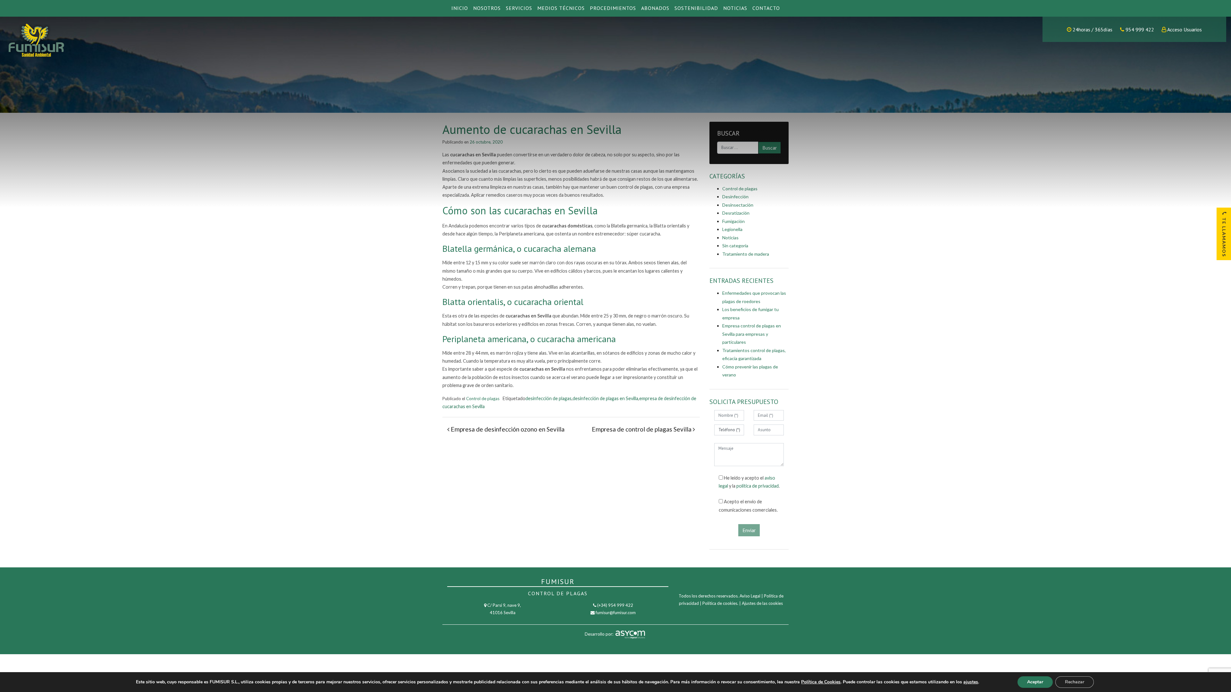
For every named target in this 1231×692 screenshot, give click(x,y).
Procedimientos (613, 8)
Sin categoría (735, 245)
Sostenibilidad (696, 8)
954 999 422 (1139, 29)
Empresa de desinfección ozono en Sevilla (507, 429)
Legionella (732, 229)
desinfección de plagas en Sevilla (605, 398)
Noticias (735, 8)
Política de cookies (719, 603)
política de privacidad (757, 486)
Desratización (735, 213)
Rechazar (1074, 682)
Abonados (655, 8)
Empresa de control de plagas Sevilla (642, 429)
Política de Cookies (821, 682)
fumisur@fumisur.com (616, 612)
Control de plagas (482, 398)
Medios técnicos (561, 8)
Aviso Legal (750, 595)
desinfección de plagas (548, 398)
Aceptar (1035, 682)
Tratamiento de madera (745, 254)
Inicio (459, 8)
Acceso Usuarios (1184, 29)
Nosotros (487, 8)
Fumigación (733, 221)
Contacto (766, 8)
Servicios (519, 8)
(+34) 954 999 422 (615, 605)
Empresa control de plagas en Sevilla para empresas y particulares (751, 334)
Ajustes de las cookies (762, 603)
